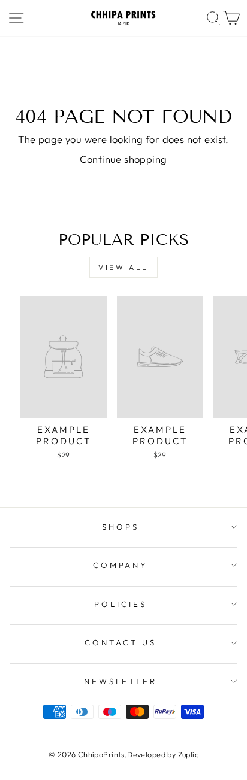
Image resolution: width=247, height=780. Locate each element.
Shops (120, 527)
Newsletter (121, 681)
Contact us (120, 642)
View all (123, 267)
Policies (120, 604)
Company (121, 565)
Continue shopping (123, 159)
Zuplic (188, 754)
